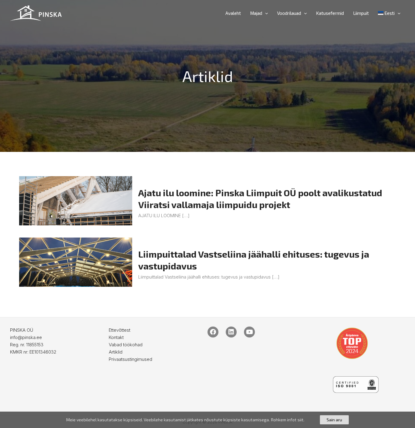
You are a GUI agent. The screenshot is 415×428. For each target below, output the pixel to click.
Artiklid (115, 352)
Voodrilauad (289, 13)
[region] (207, 420)
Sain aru (334, 419)
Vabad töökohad (125, 345)
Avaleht (233, 13)
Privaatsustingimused (130, 359)
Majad (256, 13)
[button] (265, 13)
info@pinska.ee (26, 337)
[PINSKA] (36, 12)
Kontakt (116, 337)
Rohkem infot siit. (287, 419)
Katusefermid (330, 13)
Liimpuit (361, 13)
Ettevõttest (119, 330)
